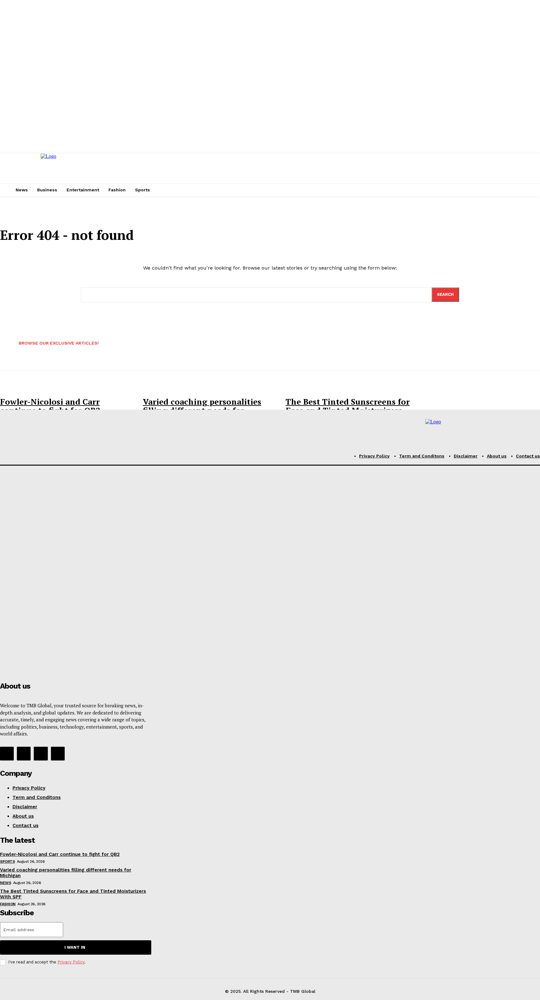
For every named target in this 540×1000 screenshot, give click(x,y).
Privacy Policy (71, 962)
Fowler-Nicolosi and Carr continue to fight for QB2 (50, 406)
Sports (7, 861)
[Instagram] (24, 753)
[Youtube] (58, 753)
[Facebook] (7, 753)
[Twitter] (41, 753)
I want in (74, 947)
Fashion (8, 904)
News (5, 883)
